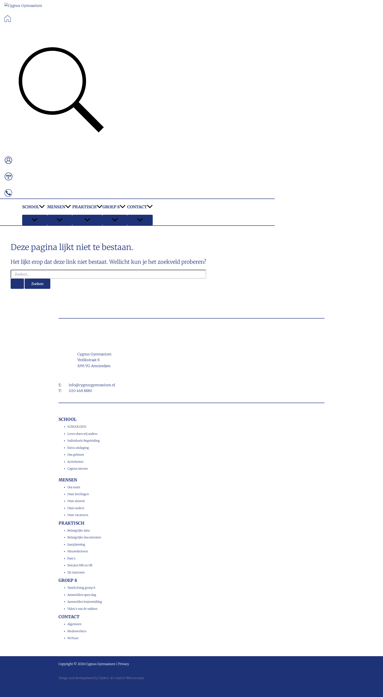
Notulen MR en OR (79, 565)
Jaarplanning (76, 544)
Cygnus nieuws (77, 469)
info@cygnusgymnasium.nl (92, 385)
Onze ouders (75, 508)
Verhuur (73, 638)
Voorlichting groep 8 (81, 588)
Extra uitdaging (78, 448)
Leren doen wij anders (82, 434)
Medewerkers (76, 631)
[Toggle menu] (34, 220)
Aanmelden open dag (81, 595)
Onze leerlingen (78, 494)
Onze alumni (76, 501)
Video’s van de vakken (82, 609)
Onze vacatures (77, 515)
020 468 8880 (80, 390)
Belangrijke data (78, 530)
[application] (42, 207)
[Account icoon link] (8, 161)
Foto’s (71, 558)
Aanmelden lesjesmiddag (84, 602)
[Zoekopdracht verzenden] (17, 284)
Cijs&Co (103, 678)
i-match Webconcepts (128, 678)
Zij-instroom (76, 572)
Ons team (73, 487)
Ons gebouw (75, 455)
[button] (61, 91)
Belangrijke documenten (84, 537)
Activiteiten (75, 462)
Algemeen (74, 624)
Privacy (123, 664)
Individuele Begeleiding (83, 441)
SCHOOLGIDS (76, 427)
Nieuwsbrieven (77, 551)
